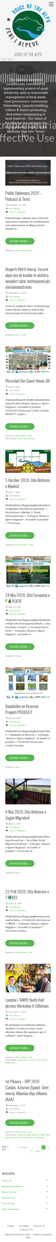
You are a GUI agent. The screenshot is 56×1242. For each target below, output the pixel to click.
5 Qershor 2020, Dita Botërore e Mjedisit (27, 483)
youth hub (10, 1063)
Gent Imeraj (14, 208)
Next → (39, 1151)
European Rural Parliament (18, 1137)
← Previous (22, 1147)
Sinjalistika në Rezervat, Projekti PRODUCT (22, 709)
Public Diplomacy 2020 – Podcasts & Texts (23, 196)
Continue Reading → (19, 241)
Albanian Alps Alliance (29, 1135)
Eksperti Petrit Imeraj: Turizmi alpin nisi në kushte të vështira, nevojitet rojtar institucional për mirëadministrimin (27, 278)
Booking (24, 1226)
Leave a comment (17, 212)
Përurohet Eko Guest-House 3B (27, 380)
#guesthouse (29, 438)
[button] (52, 4)
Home (10, 1226)
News (17, 250)
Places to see (8, 1198)
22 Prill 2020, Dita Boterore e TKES (27, 894)
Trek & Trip (8, 1203)
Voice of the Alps (28, 54)
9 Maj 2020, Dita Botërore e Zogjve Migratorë (25, 815)
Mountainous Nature (13, 1186)
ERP (42, 1135)
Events (18, 545)
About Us (6, 1180)
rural (32, 1060)
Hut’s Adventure (10, 1209)
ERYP (47, 1135)
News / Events (9, 1192)
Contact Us (26, 1229)
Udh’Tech (39, 1226)
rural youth (41, 1060)
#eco (20, 438)
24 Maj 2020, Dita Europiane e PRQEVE (27, 598)
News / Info (26, 250)
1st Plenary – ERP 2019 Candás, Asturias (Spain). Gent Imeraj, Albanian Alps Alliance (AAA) (27, 1090)
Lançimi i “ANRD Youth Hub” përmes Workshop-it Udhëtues (27, 1003)
